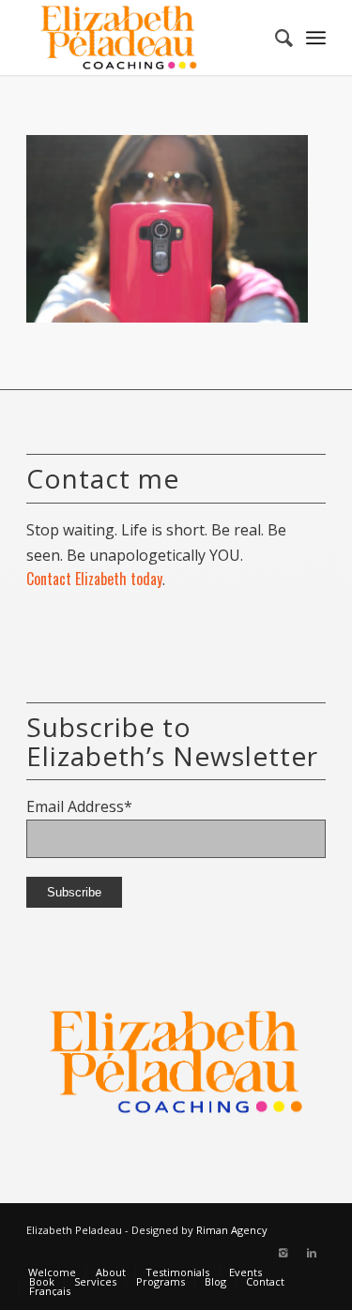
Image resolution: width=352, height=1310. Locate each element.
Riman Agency (232, 1230)
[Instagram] (283, 1253)
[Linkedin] (312, 1253)
